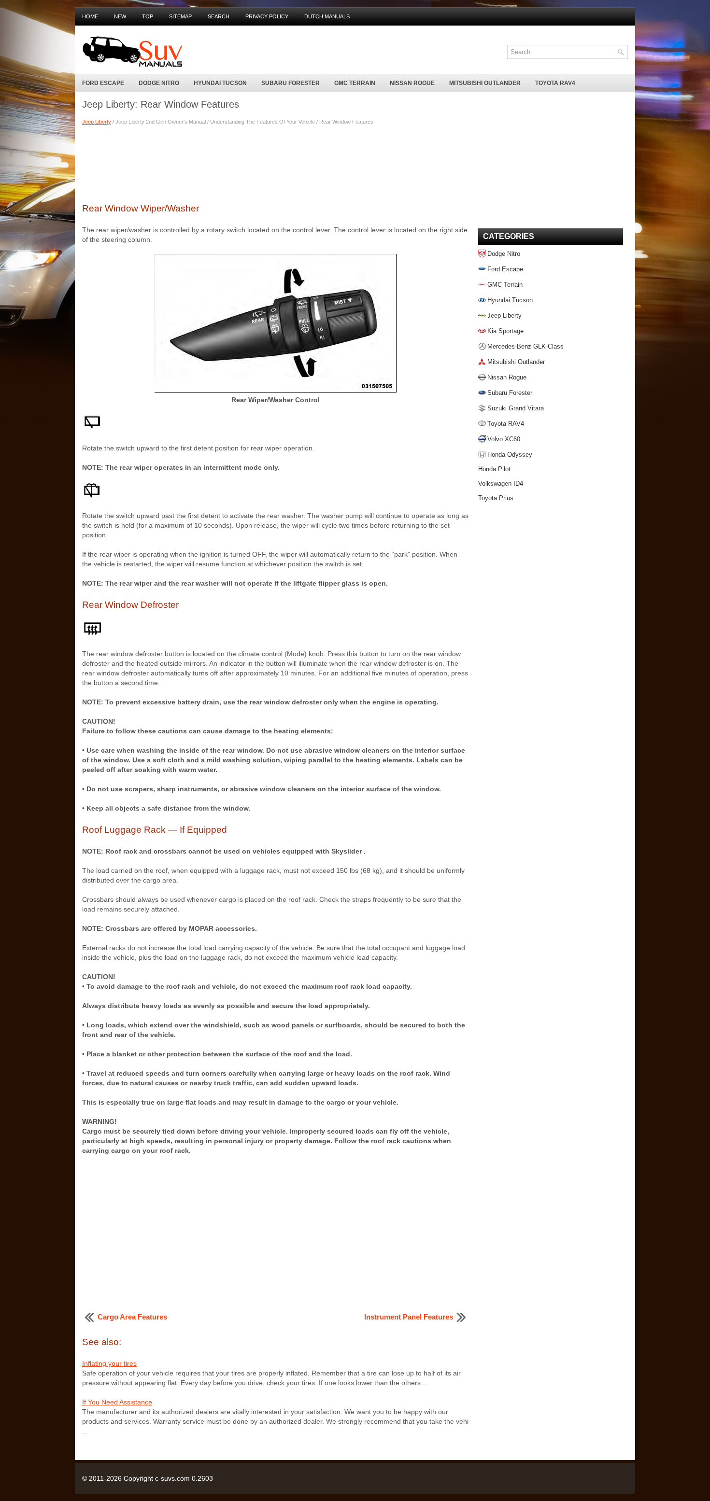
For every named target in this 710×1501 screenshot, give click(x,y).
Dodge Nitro (159, 83)
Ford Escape (103, 83)
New (120, 16)
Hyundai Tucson (220, 83)
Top (147, 16)
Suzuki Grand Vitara (515, 408)
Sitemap (180, 16)
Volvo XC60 (503, 439)
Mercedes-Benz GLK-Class (525, 346)
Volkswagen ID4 (500, 483)
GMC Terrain (354, 83)
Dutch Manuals (327, 16)
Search (218, 16)
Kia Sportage (505, 331)
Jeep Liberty (96, 122)
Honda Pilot (494, 469)
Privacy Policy (266, 16)
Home (90, 16)
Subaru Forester (290, 83)
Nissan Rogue (412, 83)
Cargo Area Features (132, 1317)
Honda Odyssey (509, 454)
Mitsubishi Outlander (485, 83)
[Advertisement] (275, 163)
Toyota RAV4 (555, 83)
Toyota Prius (495, 498)
